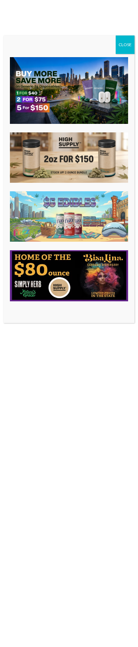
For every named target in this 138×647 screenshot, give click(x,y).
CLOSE (125, 44)
